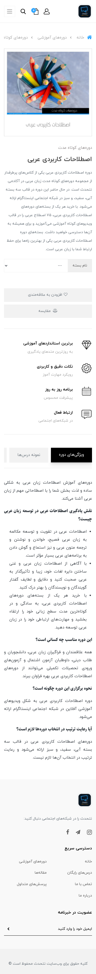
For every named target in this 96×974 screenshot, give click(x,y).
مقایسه (45, 311)
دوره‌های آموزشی (33, 861)
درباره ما (85, 895)
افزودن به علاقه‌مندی (45, 294)
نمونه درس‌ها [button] (28, 455)
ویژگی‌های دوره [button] (71, 455)
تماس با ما (83, 884)
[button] (47, 11)
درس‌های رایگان (79, 872)
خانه (88, 861)
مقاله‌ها (41, 872)
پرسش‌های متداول (32, 884)
